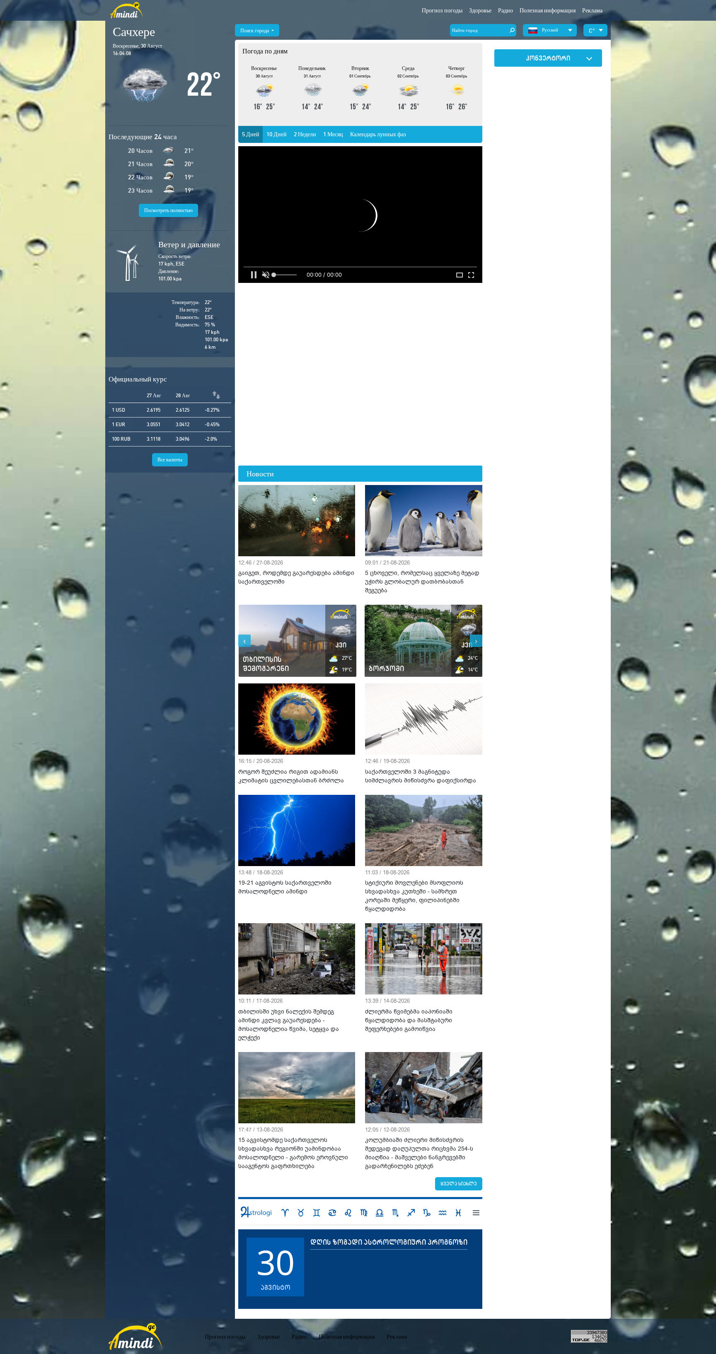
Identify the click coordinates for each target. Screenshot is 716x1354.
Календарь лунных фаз (378, 134)
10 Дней (276, 134)
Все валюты (169, 459)
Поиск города (255, 30)
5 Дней (250, 134)
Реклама (592, 10)
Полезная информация (347, 1336)
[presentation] (244, 641)
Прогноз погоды (442, 10)
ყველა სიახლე (458, 1183)
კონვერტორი (548, 58)
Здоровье (480, 10)
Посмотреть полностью (168, 210)
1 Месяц (333, 134)
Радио (505, 10)
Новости (260, 473)
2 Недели (305, 134)
